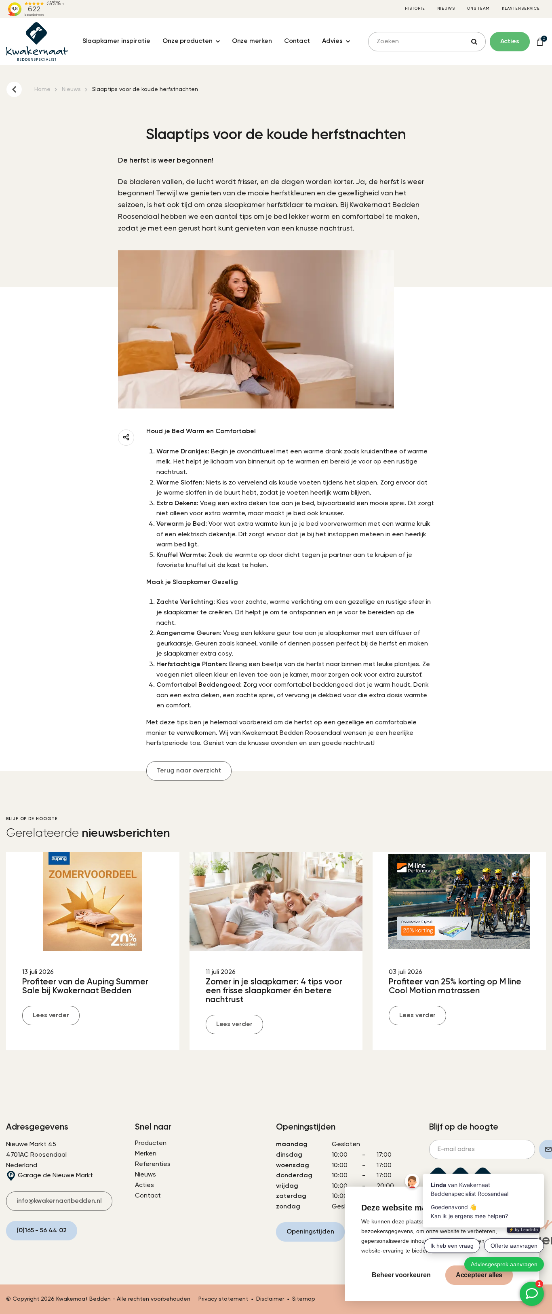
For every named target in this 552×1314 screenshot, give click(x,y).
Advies (332, 41)
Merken (145, 1154)
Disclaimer (270, 1299)
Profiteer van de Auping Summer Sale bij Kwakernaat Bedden (85, 986)
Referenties (153, 1164)
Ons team (478, 8)
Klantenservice (521, 8)
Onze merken (252, 41)
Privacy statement (223, 1299)
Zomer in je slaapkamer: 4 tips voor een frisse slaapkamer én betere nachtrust (274, 991)
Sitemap (303, 1299)
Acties (144, 1185)
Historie (415, 8)
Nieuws (446, 8)
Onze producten (187, 41)
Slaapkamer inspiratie (116, 41)
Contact (297, 41)
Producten (150, 1143)
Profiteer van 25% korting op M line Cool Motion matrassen (455, 986)
